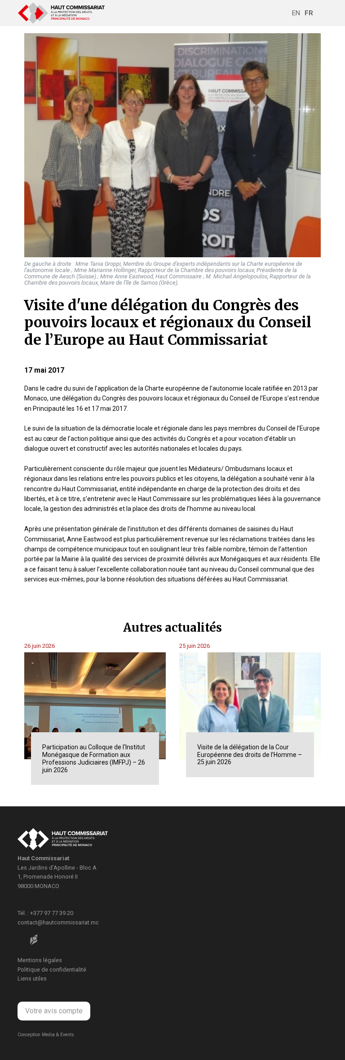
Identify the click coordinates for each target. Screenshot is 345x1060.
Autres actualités (172, 627)
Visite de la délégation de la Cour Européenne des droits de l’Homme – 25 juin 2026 (249, 754)
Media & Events (58, 1035)
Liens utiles (32, 978)
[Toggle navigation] (321, 13)
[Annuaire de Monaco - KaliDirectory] (33, 939)
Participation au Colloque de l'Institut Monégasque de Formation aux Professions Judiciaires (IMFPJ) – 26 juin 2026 (93, 758)
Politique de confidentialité (52, 969)
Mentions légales (40, 960)
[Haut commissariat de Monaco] (63, 840)
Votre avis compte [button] (54, 1011)
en (296, 13)
